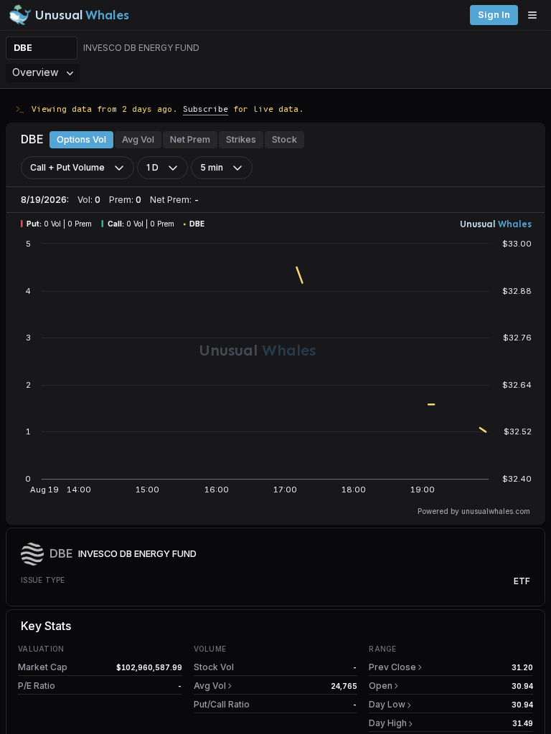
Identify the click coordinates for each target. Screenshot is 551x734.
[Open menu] (536, 15)
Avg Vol (138, 139)
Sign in (494, 14)
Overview (35, 72)
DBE (23, 47)
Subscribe (205, 108)
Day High (388, 723)
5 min (211, 167)
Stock (284, 139)
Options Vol (81, 139)
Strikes (241, 139)
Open (380, 685)
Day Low (387, 704)
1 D (152, 167)
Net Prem (190, 139)
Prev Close (392, 667)
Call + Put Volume (67, 167)
